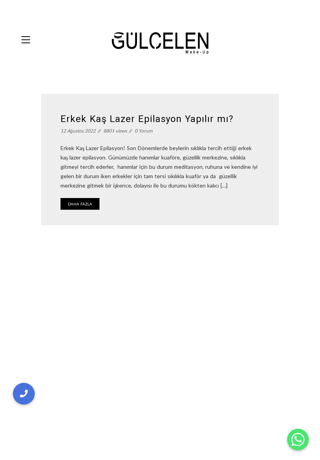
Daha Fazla (80, 204)
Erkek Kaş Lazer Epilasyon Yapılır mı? (146, 118)
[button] (24, 394)
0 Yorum (144, 131)
